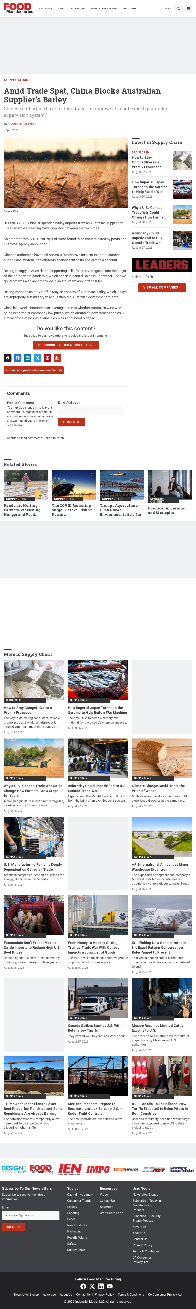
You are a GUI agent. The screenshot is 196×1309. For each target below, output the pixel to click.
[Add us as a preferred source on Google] (57, 358)
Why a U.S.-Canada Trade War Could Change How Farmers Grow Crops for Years (149, 213)
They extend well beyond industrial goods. (97, 1036)
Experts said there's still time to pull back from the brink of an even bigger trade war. (97, 798)
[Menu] (188, 8)
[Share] (17, 358)
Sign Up (13, 1227)
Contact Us (83, 1294)
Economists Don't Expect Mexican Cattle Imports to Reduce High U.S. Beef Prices (32, 947)
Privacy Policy (104, 1294)
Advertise (49, 1294)
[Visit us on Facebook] (83, 1286)
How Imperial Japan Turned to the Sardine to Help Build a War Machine (149, 187)
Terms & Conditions (131, 1294)
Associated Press (23, 124)
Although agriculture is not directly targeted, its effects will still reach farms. (34, 803)
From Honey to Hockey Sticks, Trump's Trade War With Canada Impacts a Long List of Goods (93, 947)
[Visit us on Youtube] (110, 1286)
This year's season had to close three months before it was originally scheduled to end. (161, 962)
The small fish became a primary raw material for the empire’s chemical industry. (97, 720)
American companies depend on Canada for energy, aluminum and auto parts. (34, 877)
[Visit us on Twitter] (92, 1286)
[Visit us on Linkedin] (101, 1286)
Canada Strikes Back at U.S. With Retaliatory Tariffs (95, 1028)
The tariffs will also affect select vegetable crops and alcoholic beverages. (98, 960)
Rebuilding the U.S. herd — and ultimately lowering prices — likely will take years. (32, 960)
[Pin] (47, 358)
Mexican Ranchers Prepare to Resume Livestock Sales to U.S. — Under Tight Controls (95, 1108)
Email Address (69, 402)
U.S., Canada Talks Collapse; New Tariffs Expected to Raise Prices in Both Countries (160, 1108)
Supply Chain (16, 80)
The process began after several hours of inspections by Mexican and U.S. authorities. (160, 1040)
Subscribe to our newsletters (65, 345)
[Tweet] (37, 358)
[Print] (7, 358)
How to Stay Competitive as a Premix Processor (146, 162)
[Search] (178, 8)
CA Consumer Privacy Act (165, 1294)
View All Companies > (162, 287)
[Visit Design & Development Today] (14, 1169)
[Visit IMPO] (98, 1169)
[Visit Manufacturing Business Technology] (182, 1169)
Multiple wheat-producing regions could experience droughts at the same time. (159, 798)
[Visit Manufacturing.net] (154, 1169)
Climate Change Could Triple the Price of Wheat (158, 788)
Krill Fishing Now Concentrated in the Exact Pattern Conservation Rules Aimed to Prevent (159, 947)
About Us (66, 1294)
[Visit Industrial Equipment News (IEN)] (70, 1169)
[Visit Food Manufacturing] (42, 1169)
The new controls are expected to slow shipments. (95, 1121)
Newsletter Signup (26, 1294)
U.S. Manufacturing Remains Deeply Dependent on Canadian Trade (33, 866)
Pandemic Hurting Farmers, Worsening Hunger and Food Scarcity (22, 510)
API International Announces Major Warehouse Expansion (160, 866)
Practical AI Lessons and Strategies (166, 510)
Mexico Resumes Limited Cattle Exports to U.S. (158, 1028)
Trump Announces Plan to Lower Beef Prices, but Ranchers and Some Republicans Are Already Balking (33, 1108)
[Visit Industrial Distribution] (126, 1169)
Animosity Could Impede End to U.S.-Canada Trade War (148, 238)
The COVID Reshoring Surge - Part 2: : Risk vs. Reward (72, 510)
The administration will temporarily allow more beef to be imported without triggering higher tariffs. (32, 1123)
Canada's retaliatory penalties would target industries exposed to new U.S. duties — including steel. (161, 1123)
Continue (71, 422)
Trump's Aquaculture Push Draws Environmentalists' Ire (120, 510)
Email (5, 1207)
